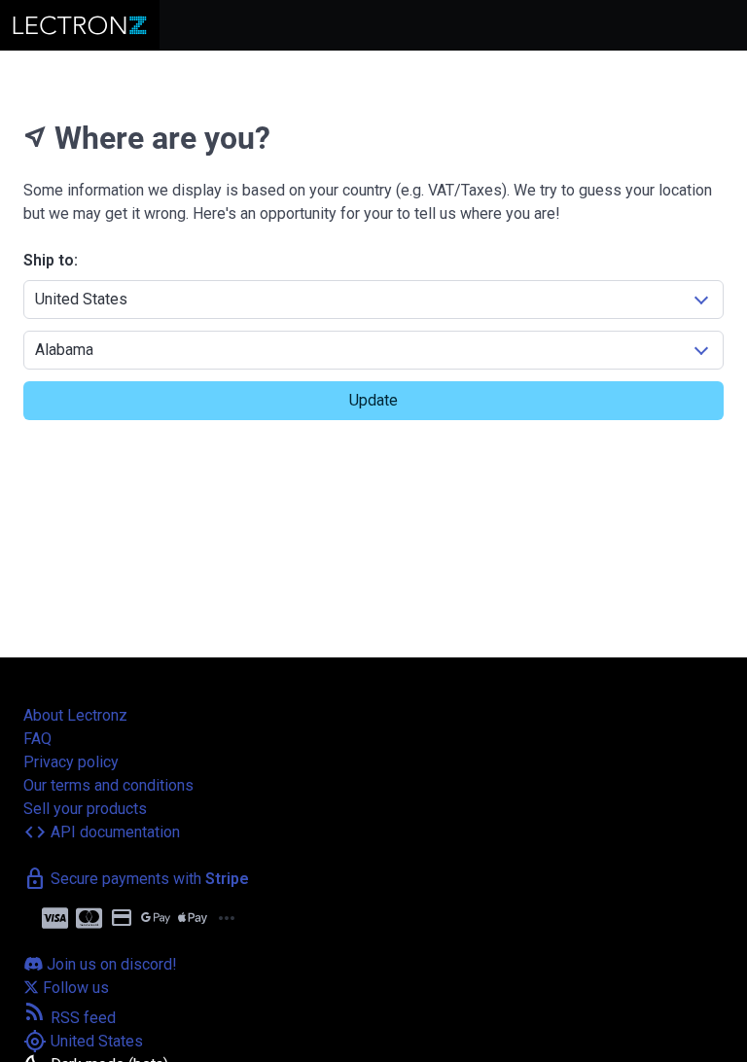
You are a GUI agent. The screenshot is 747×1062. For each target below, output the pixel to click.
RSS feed (69, 1018)
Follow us (74, 987)
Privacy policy (71, 762)
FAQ (37, 738)
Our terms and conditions (108, 785)
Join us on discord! (110, 964)
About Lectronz (75, 715)
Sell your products (85, 808)
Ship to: (50, 260)
